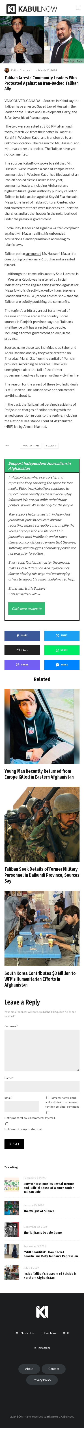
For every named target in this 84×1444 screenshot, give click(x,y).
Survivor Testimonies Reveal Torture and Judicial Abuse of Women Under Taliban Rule (49, 1188)
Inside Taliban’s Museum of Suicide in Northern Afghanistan (50, 1276)
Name (8, 1078)
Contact (53, 1368)
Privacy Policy (42, 1380)
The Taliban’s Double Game (43, 1233)
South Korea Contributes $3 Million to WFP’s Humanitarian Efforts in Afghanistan (40, 979)
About (29, 1368)
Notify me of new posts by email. (23, 1129)
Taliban (51, 446)
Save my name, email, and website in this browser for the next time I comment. (62, 1102)
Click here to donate (26, 608)
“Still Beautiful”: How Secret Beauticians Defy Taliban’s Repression (51, 1254)
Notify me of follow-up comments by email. (30, 1117)
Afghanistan (31, 446)
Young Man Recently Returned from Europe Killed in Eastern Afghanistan (39, 774)
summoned (33, 253)
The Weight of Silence (39, 1211)
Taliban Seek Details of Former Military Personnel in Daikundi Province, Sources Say (42, 875)
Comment (11, 1026)
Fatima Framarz (20, 70)
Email (8, 1097)
